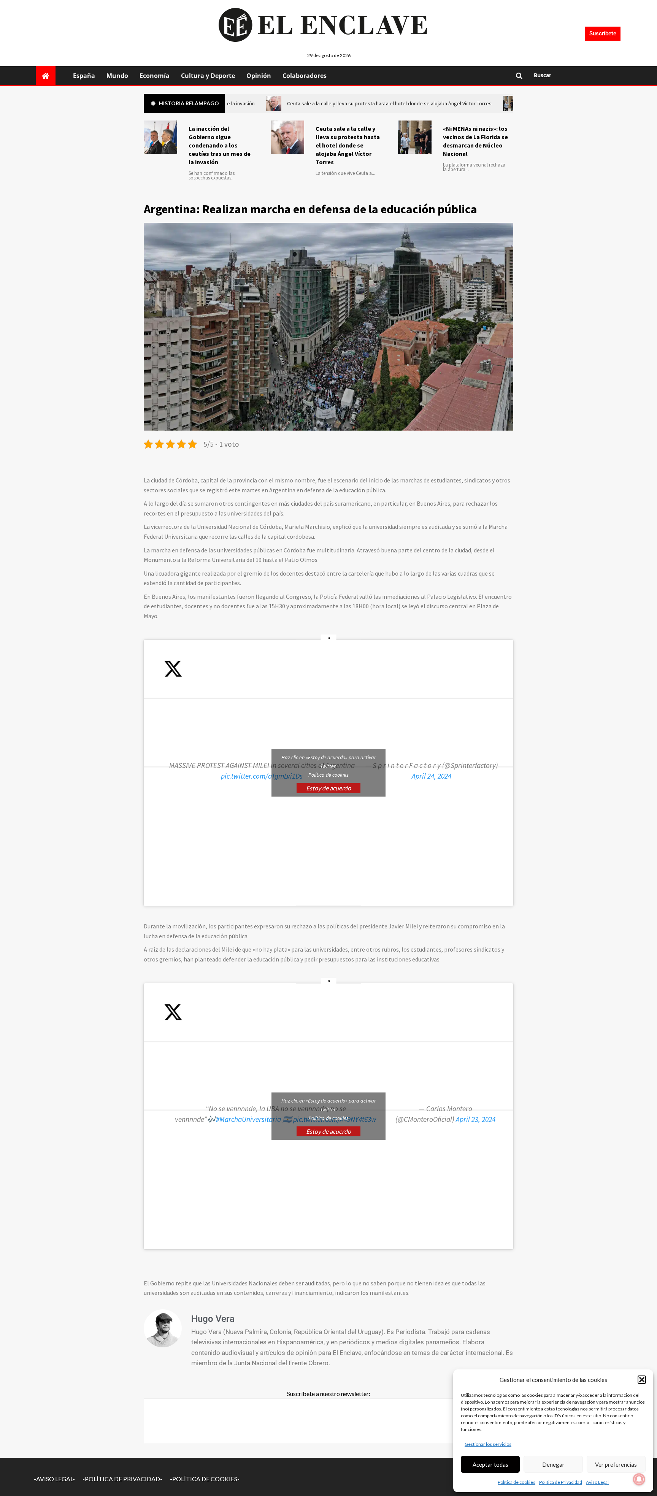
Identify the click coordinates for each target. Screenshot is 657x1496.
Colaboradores (304, 75)
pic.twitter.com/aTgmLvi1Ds (262, 776)
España (84, 75)
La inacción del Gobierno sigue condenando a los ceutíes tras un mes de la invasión (220, 145)
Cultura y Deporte (208, 75)
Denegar (553, 1464)
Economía (155, 75)
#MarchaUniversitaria (248, 1119)
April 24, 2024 (431, 776)
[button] (642, 1379)
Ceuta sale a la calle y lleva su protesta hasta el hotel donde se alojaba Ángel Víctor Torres (348, 145)
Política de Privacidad (560, 1482)
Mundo (117, 75)
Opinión (258, 75)
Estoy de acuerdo (328, 788)
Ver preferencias (616, 1464)
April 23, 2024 (475, 1119)
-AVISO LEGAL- (54, 1478)
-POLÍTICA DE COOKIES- (205, 1478)
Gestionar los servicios (488, 1444)
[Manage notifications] (639, 1479)
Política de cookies (516, 1482)
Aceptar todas (490, 1464)
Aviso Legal (597, 1482)
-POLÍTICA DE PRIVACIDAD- (122, 1478)
